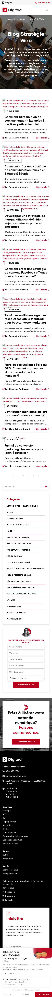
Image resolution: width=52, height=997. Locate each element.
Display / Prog (9, 821)
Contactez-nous (10, 869)
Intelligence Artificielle (19, 525)
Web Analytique (14, 619)
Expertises (7, 807)
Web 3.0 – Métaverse (17, 613)
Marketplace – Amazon (18, 550)
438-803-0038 (44, 3)
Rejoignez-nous (10, 873)
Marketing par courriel (19, 544)
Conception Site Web (12, 840)
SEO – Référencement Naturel (21, 594)
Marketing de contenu (18, 537)
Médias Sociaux (14, 556)
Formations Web (15, 518)
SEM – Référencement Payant (21, 587)
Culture (6, 854)
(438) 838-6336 (13, 771)
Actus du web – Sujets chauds (22, 506)
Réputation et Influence (19, 581)
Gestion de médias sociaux (15, 836)
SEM (4, 818)
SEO (4, 814)
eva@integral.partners (16, 776)
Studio (6, 829)
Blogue (22, 19)
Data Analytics (9, 832)
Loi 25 (9, 531)
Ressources (8, 858)
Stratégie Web (14, 606)
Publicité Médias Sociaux (19, 575)
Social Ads (7, 825)
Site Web (11, 600)
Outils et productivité (18, 562)
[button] (26, 742)
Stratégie (7, 810)
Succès (6, 866)
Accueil (11, 19)
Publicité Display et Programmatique (26, 569)
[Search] (46, 486)
